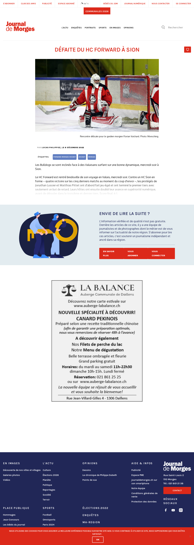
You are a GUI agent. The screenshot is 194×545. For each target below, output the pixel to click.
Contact (177, 490)
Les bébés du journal (14, 524)
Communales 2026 (97, 11)
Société (47, 494)
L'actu (65, 27)
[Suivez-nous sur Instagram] (181, 510)
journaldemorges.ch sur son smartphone (144, 482)
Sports (103, 27)
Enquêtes (76, 27)
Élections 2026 (51, 475)
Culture (47, 470)
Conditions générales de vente (144, 495)
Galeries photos (11, 475)
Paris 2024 (48, 524)
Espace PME (137, 475)
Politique (47, 485)
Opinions (129, 27)
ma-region (91, 522)
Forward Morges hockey (65, 157)
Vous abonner (133, 253)
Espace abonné (66, 3)
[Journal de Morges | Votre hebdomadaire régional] (20, 31)
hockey (82, 157)
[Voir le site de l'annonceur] (97, 341)
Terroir (46, 499)
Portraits (90, 27)
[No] (190, 536)
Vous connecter (158, 253)
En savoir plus (108, 253)
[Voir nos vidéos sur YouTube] (173, 510)
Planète (47, 480)
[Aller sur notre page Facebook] (166, 511)
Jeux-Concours (11, 519)
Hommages (9, 514)
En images (115, 27)
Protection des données (144, 501)
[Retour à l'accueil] (177, 467)
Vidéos (6, 480)
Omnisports (49, 519)
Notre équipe (138, 488)
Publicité (135, 470)
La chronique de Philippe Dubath (99, 475)
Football (47, 514)
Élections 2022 (95, 508)
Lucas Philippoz (51, 147)
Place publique (16, 508)
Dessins (86, 470)
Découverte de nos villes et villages (22, 470)
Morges (91, 157)
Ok (97, 539)
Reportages (49, 489)
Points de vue (89, 480)
